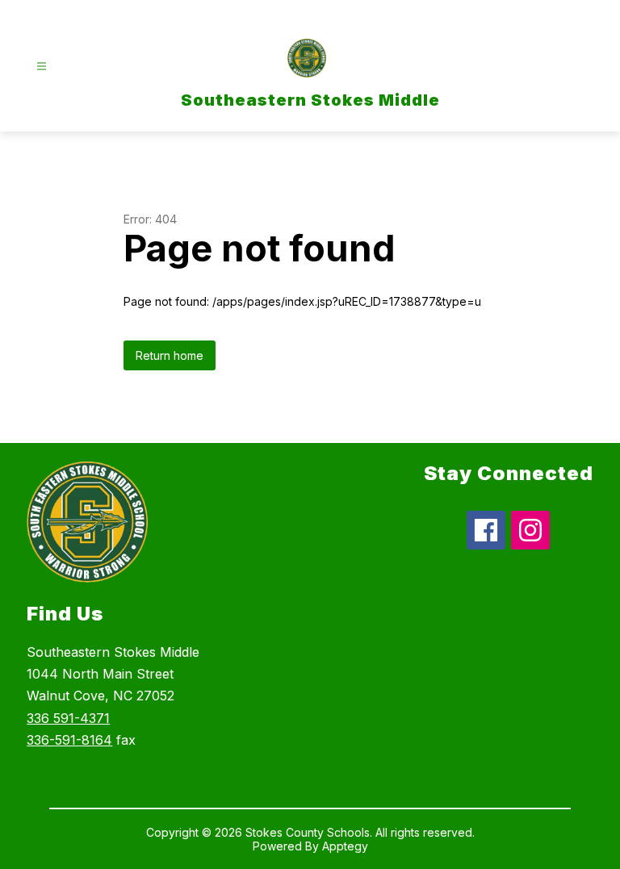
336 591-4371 (68, 718)
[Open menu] (41, 66)
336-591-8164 (69, 740)
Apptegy (345, 846)
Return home (169, 355)
